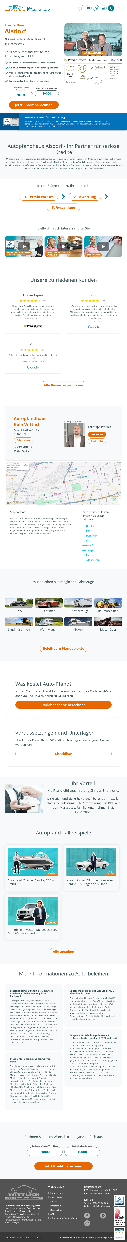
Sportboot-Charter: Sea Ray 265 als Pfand (32, 882)
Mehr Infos (115, 60)
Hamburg (91, 525)
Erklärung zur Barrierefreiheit (64, 1218)
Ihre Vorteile (56, 1197)
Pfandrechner (57, 1193)
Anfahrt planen (23, 440)
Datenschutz (56, 1209)
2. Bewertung (85, 196)
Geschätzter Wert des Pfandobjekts (21, 89)
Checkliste (63, 753)
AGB (52, 1214)
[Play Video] (93, 39)
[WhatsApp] (96, 8)
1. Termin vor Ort (38, 196)
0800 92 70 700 (100, 1203)
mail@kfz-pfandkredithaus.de (105, 1206)
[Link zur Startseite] (15, 8)
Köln (88, 540)
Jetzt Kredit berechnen (34, 105)
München (91, 555)
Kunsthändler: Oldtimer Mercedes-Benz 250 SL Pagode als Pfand (90, 882)
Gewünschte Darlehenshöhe (46, 88)
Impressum (56, 1205)
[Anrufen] (111, 8)
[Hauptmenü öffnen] (118, 8)
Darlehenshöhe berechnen (63, 705)
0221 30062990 (16, 44)
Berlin (89, 530)
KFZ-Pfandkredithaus (38, 8)
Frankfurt (91, 545)
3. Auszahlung (63, 207)
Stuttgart (90, 550)
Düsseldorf (92, 535)
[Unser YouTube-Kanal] (89, 8)
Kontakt (54, 1201)
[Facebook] (81, 8)
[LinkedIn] (103, 8)
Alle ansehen (93, 559)
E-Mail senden (97, 441)
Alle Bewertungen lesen (63, 385)
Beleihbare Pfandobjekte (63, 648)
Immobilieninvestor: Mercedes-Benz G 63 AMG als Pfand (32, 931)
